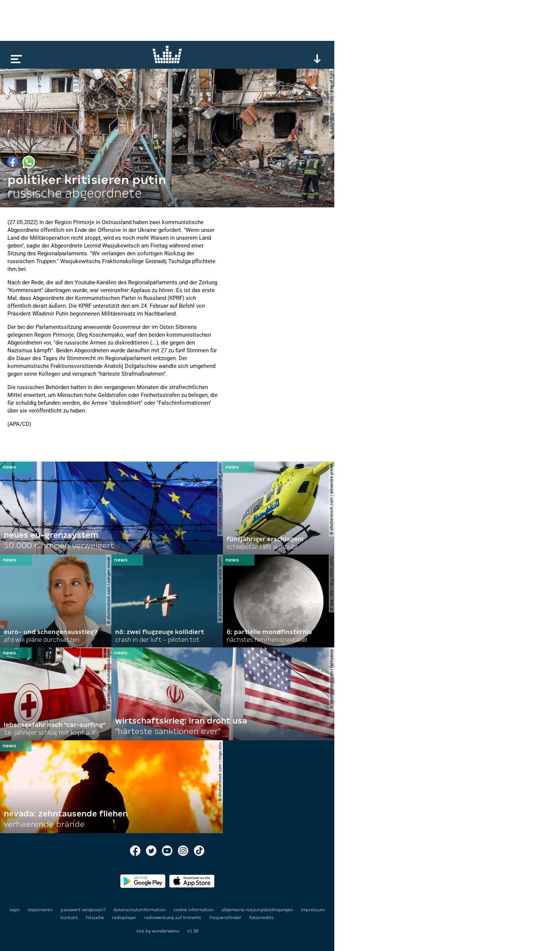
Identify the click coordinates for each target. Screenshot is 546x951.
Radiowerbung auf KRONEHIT (173, 917)
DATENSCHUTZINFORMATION (140, 909)
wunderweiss (165, 931)
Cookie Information (194, 909)
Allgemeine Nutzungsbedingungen (257, 909)
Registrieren (40, 909)
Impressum (313, 909)
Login (15, 909)
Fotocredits (261, 917)
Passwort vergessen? (83, 909)
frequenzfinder (226, 917)
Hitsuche (95, 917)
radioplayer (124, 917)
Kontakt (70, 917)
